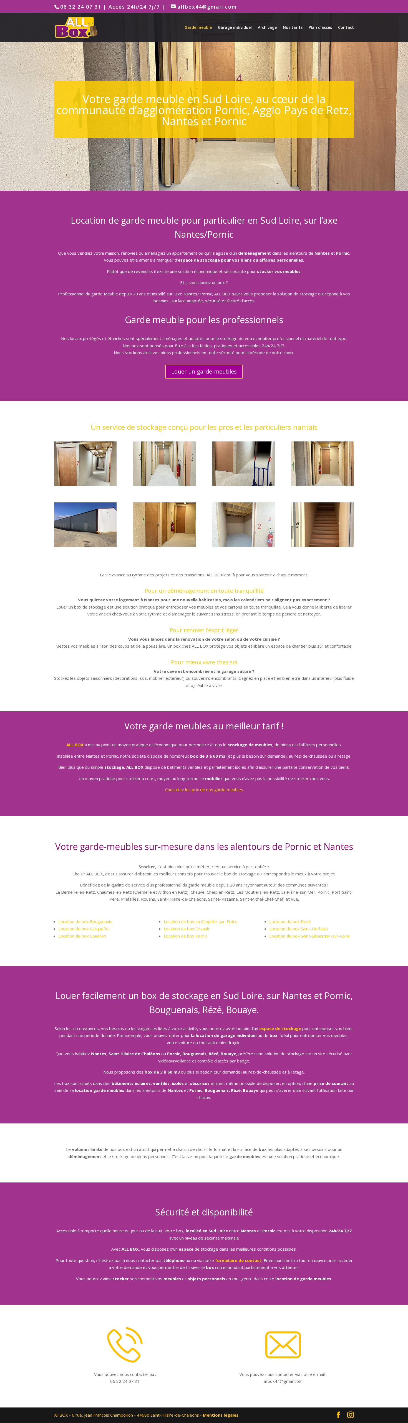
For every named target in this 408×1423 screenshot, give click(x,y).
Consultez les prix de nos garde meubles (204, 789)
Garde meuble (198, 27)
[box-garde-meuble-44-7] (85, 484)
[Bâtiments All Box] (85, 545)
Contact (346, 27)
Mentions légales (220, 1415)
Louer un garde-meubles (204, 371)
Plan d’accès (320, 27)
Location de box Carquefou (84, 928)
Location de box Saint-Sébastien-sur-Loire (309, 936)
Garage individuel (235, 27)
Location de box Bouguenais (85, 921)
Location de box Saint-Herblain (298, 928)
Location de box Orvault (187, 928)
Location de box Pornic (185, 936)
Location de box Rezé (290, 921)
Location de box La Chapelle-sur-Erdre (200, 921)
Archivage (267, 27)
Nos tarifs (293, 27)
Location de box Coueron (82, 936)
